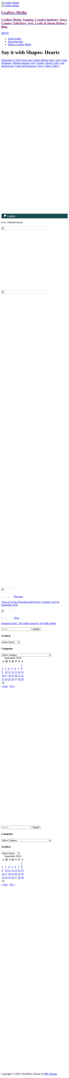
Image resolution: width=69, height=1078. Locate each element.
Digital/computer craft (24, 63)
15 (22, 672)
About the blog (15, 41)
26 (12, 679)
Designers (6, 63)
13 (16, 672)
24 (6, 679)
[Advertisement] (34, 92)
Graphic (40, 63)
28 (19, 679)
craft (57, 60)
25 (9, 679)
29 (22, 679)
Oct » (12, 686)
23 (3, 679)
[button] (5, 33)
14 (19, 672)
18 (9, 675)
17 (6, 675)
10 (6, 672)
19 (12, 675)
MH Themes (50, 1073)
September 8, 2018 (10, 60)
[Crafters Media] (10, 2)
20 (16, 675)
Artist (51, 60)
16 (3, 675)
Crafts (64, 60)
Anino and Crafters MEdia (34, 60)
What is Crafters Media (19, 44)
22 (22, 675)
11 (9, 672)
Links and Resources (25, 66)
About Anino (14, 38)
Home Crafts (52, 63)
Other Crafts (51, 66)
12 (12, 672)
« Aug (4, 686)
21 (19, 675)
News (40, 66)
